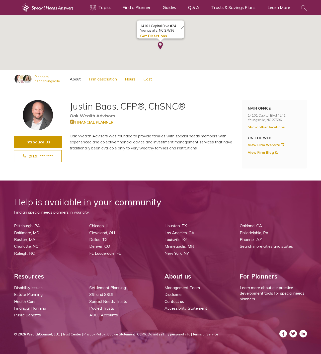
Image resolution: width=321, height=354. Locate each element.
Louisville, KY (176, 239)
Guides (169, 7)
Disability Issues (28, 287)
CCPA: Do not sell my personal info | (164, 334)
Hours (130, 78)
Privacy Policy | (95, 334)
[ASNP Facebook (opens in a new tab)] (283, 333)
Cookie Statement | (121, 334)
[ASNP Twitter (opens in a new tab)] (293, 333)
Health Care (25, 301)
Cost (147, 78)
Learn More (279, 7)
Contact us (174, 301)
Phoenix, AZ (251, 239)
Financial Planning (30, 308)
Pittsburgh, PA (27, 225)
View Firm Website (264, 145)
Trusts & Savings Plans (233, 7)
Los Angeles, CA (179, 232)
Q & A (193, 7)
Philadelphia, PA (254, 232)
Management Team (182, 287)
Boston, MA (24, 239)
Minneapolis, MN (179, 246)
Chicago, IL (99, 225)
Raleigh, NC (24, 253)
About (75, 78)
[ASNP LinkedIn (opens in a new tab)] (303, 333)
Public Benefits (27, 314)
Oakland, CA (251, 225)
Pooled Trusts (101, 308)
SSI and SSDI (101, 294)
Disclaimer (174, 294)
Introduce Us (38, 141)
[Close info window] (182, 28)
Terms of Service (205, 334)
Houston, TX (176, 225)
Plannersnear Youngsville (47, 79)
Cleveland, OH (102, 232)
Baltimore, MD (26, 232)
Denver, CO (99, 246)
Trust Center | (73, 334)
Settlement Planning (107, 287)
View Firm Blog (261, 152)
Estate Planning (28, 294)
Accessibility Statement (186, 308)
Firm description (103, 78)
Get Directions (153, 36)
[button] (160, 46)
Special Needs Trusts (108, 301)
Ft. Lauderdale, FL (105, 253)
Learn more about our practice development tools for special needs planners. (272, 293)
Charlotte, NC (26, 246)
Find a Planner (136, 7)
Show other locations (266, 127)
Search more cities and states (266, 246)
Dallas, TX (98, 239)
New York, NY (177, 253)
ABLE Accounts (103, 314)
